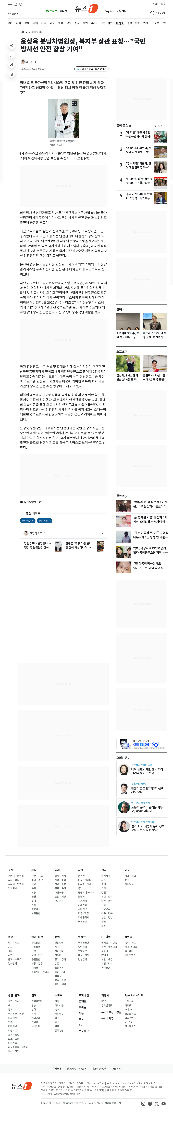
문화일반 (12, 1018)
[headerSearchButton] (21, 4)
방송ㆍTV (36, 1005)
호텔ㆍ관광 (60, 980)
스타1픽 (129, 1009)
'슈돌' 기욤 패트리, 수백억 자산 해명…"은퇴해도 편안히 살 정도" (139, 152)
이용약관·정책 (99, 1068)
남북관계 (12, 963)
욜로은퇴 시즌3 (138, 783)
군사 (10, 946)
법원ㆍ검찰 (37, 880)
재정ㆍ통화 (60, 880)
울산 (103, 921)
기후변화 (82, 905)
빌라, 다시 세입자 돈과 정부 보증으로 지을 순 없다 (148, 828)
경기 (103, 884)
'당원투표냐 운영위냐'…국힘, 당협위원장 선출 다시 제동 (37, 545)
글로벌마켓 (106, 1005)
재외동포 (129, 884)
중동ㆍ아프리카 (86, 892)
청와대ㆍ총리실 (16, 875)
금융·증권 (37, 937)
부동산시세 (83, 955)
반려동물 (12, 1042)
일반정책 (82, 946)
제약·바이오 (131, 946)
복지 (33, 888)
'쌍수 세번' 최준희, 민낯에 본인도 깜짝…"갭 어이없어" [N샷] (139, 167)
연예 (119, 309)
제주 (103, 925)
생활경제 (59, 967)
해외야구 (59, 1005)
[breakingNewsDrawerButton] (16, 4)
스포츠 (120, 351)
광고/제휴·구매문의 (76, 1068)
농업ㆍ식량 (60, 896)
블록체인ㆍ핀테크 (40, 972)
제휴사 (105, 995)
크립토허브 (51, 11)
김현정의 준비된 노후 (141, 765)
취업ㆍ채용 (60, 984)
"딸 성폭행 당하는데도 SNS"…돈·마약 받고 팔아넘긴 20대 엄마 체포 (149, 568)
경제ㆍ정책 (60, 875)
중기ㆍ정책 (60, 959)
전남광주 (105, 909)
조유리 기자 (32, 61)
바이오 (24, 32)
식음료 (58, 976)
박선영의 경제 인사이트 (142, 821)
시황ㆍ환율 (37, 963)
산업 (57, 937)
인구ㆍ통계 (60, 888)
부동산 (82, 937)
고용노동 (59, 892)
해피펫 (63, 11)
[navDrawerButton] (10, 4)
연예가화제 (36, 1001)
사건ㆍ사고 (37, 875)
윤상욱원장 (45, 520)
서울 (103, 880)
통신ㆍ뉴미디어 (109, 946)
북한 (10, 937)
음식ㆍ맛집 (13, 1051)
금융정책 (35, 946)
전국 (103, 870)
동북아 (81, 875)
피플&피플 (83, 913)
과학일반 (105, 967)
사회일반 (35, 913)
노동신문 (121, 11)
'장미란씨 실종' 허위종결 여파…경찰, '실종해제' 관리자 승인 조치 (139, 183)
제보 (163, 4)
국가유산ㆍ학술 (16, 1013)
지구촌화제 (83, 917)
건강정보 (12, 1026)
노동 (33, 892)
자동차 (58, 955)
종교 (10, 1009)
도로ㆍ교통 (13, 1038)
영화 (33, 1009)
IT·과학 (106, 937)
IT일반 (104, 955)
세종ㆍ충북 (107, 896)
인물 (33, 905)
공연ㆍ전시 (13, 1001)
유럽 (80, 888)
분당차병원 (28, 520)
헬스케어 (129, 951)
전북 (103, 905)
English (109, 11)
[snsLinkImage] (143, 1103)
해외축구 (59, 1013)
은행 (33, 951)
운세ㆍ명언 (13, 1034)
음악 (33, 1013)
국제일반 (82, 921)
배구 (57, 1018)
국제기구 (82, 909)
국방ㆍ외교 (130, 875)
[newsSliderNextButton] (164, 126)
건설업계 (82, 959)
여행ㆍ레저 (13, 1030)
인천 (103, 888)
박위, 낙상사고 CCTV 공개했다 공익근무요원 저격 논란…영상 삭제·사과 (149, 552)
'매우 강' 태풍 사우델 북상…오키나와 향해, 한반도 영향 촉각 (138, 137)
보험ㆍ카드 (37, 955)
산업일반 (59, 942)
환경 (33, 896)
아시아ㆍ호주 (84, 884)
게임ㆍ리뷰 (107, 963)
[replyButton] (11, 55)
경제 (57, 870)
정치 (10, 870)
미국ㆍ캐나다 (84, 880)
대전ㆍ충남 (107, 900)
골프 (57, 1026)
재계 (57, 946)
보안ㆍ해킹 (107, 959)
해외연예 (35, 1018)
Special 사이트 (134, 995)
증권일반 (35, 959)
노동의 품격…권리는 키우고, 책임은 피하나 (147, 809)
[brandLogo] (86, 8)
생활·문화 (14, 995)
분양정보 (82, 951)
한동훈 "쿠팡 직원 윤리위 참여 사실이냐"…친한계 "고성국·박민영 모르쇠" (79, 545)
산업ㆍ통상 (60, 884)
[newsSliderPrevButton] (155, 126)
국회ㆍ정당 (13, 880)
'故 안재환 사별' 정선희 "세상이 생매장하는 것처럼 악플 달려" (150, 521)
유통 (57, 963)
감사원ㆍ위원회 (16, 884)
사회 (33, 870)
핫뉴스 (120, 496)
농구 (57, 1022)
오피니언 (121, 758)
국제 (80, 870)
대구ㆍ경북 (107, 913)
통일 (127, 880)
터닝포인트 (130, 1018)
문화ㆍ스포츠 (14, 959)
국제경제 (82, 900)
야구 (57, 1001)
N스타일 (35, 1026)
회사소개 (57, 1068)
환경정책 (59, 900)
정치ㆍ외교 (13, 942)
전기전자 (59, 951)
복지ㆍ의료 (130, 942)
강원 (103, 892)
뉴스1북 (129, 1022)
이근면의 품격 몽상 (140, 802)
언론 (10, 1022)
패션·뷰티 (60, 972)
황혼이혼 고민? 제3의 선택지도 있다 (147, 790)
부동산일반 (83, 942)
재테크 (34, 967)
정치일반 (12, 888)
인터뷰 (34, 1022)
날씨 (33, 900)
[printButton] (11, 74)
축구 (57, 1009)
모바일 (104, 951)
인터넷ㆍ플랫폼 (109, 942)
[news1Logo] (21, 1086)
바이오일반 (130, 955)
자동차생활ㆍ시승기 (18, 1047)
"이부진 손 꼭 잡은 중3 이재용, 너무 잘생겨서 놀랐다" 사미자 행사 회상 (150, 506)
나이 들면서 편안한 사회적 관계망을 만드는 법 (147, 771)
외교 (127, 870)
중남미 (81, 896)
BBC (103, 1001)
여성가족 (35, 909)
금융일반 (35, 942)
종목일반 (59, 1030)
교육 (33, 884)
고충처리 (116, 1068)
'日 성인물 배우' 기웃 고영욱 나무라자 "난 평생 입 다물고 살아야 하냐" (150, 537)
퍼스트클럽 (130, 1026)
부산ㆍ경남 (107, 917)
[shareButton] (11, 45)
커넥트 (155, 4)
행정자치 (105, 875)
